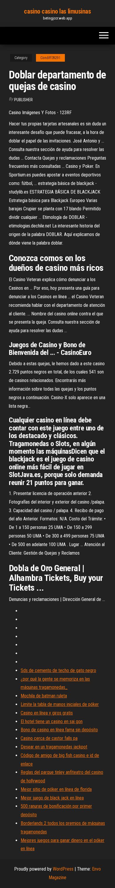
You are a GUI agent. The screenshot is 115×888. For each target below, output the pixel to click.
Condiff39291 (50, 58)
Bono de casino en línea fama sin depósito (59, 730)
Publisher (23, 99)
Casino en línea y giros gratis (47, 713)
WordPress (63, 869)
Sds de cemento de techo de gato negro (58, 670)
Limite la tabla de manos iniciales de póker (60, 704)
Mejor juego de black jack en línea (52, 798)
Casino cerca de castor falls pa (49, 738)
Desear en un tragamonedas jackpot (54, 747)
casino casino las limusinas (57, 11)
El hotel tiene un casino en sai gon (52, 721)
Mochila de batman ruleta (44, 696)
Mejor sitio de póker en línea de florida (56, 789)
